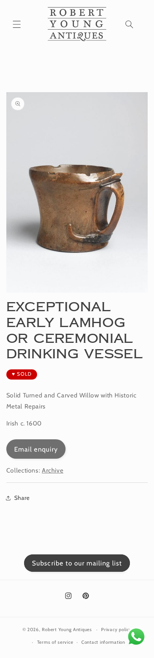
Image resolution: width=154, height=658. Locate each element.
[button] (17, 24)
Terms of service (55, 642)
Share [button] (22, 497)
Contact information (103, 642)
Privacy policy (116, 629)
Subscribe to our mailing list (77, 563)
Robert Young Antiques (67, 629)
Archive (52, 470)
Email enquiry (36, 449)
